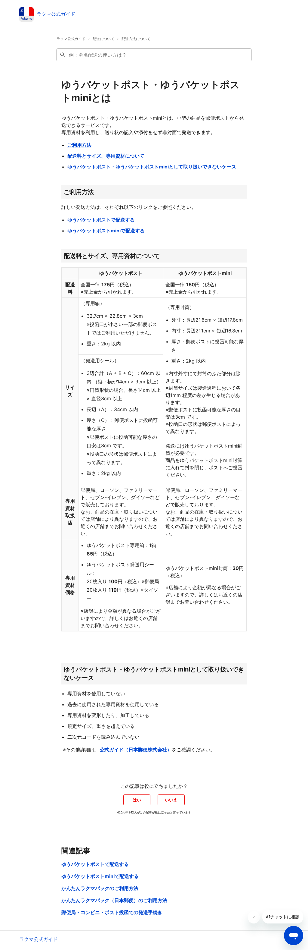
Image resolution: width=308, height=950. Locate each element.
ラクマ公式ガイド (71, 38)
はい (137, 799)
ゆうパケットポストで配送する (101, 220)
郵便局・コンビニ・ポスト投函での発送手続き (111, 912)
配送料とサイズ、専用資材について (105, 156)
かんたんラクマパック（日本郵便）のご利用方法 (114, 900)
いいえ (171, 799)
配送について (103, 38)
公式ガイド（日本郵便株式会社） (136, 750)
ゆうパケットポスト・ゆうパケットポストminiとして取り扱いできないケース (151, 167)
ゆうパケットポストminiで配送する (106, 231)
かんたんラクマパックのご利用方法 (99, 888)
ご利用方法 (79, 145)
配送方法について (136, 38)
